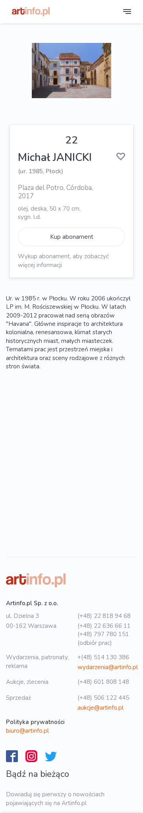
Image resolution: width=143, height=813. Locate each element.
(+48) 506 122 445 (103, 698)
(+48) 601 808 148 (103, 682)
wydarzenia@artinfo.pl (107, 667)
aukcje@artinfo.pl (100, 708)
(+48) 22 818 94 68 (104, 616)
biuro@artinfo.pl (27, 731)
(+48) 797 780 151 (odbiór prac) (103, 638)
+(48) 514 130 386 (103, 657)
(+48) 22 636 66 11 (104, 626)
